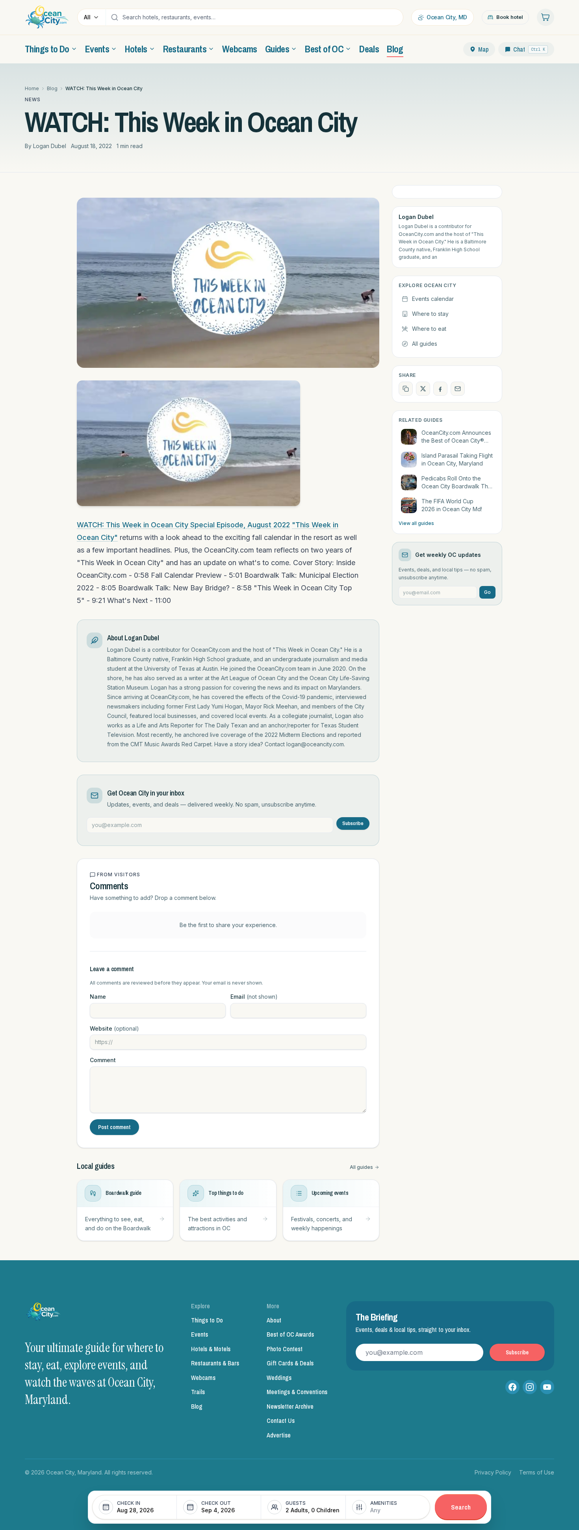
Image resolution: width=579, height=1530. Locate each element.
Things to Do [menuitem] (47, 49)
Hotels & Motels (210, 1349)
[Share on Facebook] (440, 389)
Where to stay (430, 313)
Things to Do (207, 1320)
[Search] (115, 17)
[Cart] (545, 17)
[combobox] (261, 17)
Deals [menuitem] (369, 49)
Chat (529, 49)
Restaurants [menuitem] (184, 49)
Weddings (279, 1377)
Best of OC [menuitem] (324, 49)
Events (199, 1334)
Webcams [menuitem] (239, 49)
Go (487, 592)
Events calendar (433, 298)
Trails (198, 1391)
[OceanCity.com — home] (44, 1313)
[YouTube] (547, 1387)
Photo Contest (284, 1349)
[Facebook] (512, 1387)
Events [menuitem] (97, 49)
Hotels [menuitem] (136, 49)
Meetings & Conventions (297, 1391)
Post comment (114, 1127)
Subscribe (353, 823)
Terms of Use (536, 1472)
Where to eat (429, 328)
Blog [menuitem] (395, 49)
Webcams (203, 1377)
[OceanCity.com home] (47, 17)
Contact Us (281, 1420)
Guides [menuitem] (277, 49)
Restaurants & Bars (215, 1363)
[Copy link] (406, 389)
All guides (361, 1167)
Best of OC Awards (290, 1334)
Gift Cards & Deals (290, 1363)
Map (483, 49)
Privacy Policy (493, 1472)
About (274, 1320)
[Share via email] (458, 389)
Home (32, 88)
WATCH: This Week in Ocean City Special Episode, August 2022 (183, 525)
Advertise (279, 1435)
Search (461, 1506)
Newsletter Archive (290, 1406)
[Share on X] (423, 389)
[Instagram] (530, 1387)
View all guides (416, 523)
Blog (52, 88)
